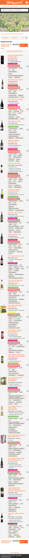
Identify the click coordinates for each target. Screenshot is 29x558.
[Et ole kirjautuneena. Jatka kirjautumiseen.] (27, 2)
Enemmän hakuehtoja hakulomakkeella (12, 34)
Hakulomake (6, 6)
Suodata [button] (5, 37)
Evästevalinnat (14, 552)
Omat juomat (23, 6)
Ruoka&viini (14, 6)
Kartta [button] (15, 37)
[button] (1, 2)
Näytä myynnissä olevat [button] (15, 51)
